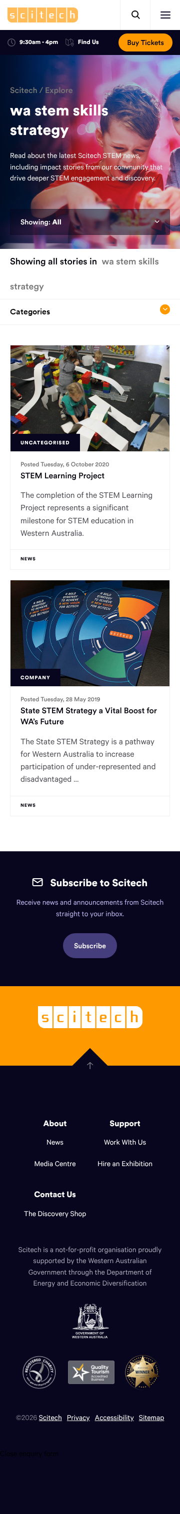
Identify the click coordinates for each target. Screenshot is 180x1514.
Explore (59, 90)
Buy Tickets (145, 42)
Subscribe (90, 945)
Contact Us (55, 1195)
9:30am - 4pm (39, 42)
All (56, 221)
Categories (30, 311)
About (55, 1124)
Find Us (88, 42)
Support (125, 1124)
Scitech (24, 90)
